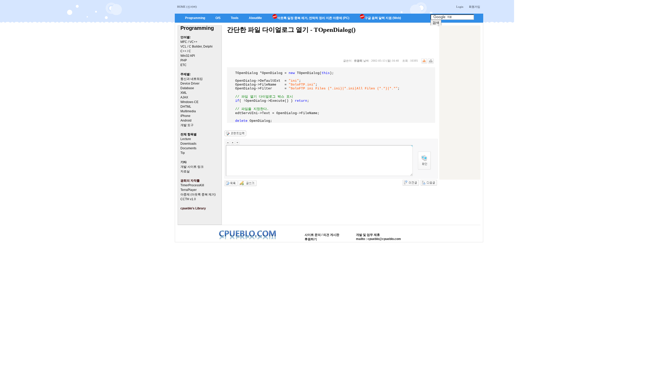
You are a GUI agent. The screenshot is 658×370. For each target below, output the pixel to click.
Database (187, 88)
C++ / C (185, 51)
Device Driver (189, 83)
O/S (218, 18)
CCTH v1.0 (188, 199)
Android (185, 120)
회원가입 (474, 6)
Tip (182, 153)
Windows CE (189, 102)
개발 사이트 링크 (192, 167)
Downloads (188, 143)
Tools (235, 18)
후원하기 (311, 239)
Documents (188, 148)
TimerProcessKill (192, 185)
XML (183, 93)
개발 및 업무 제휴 (368, 235)
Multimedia (188, 111)
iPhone (185, 116)
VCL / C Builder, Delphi (196, 46)
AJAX (184, 97)
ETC (183, 65)
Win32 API (187, 56)
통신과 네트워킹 (191, 79)
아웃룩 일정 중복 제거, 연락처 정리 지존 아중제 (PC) (313, 18)
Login (459, 6)
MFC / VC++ (188, 42)
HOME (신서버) (187, 6)
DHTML (185, 106)
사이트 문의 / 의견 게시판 (322, 235)
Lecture (185, 139)
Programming (195, 18)
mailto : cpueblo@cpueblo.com (378, 239)
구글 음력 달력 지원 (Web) (383, 18)
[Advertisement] (459, 102)
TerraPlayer (188, 190)
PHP (183, 60)
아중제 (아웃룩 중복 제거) (198, 194)
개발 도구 (187, 125)
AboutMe (255, 18)
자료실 (185, 171)
